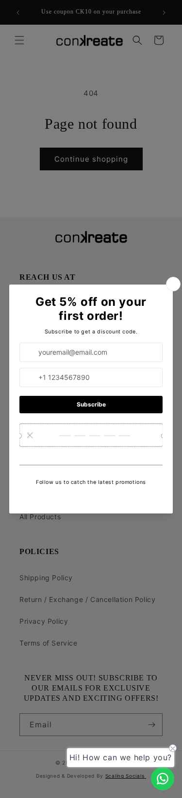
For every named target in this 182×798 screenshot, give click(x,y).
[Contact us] (162, 778)
